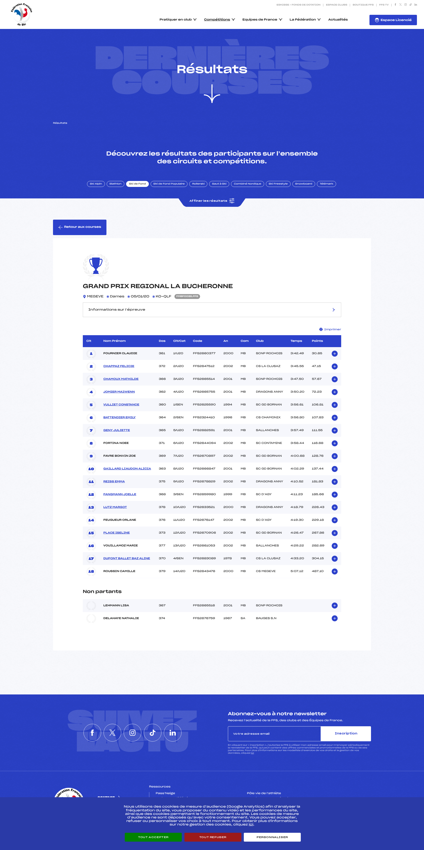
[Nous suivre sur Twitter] (400, 5)
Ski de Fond (137, 184)
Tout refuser (212, 837)
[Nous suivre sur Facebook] (395, 5)
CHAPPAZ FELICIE (118, 366)
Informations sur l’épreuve (116, 309)
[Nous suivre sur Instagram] (405, 5)
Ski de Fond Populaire (169, 184)
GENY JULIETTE (116, 430)
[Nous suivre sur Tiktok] (410, 5)
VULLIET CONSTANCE (121, 404)
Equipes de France (259, 19)
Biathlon (115, 184)
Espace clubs (336, 5)
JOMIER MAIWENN (119, 392)
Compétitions (217, 19)
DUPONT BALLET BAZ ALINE (126, 558)
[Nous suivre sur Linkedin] (416, 5)
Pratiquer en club (176, 19)
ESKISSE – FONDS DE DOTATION (298, 5)
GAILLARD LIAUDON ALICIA (127, 469)
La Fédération (303, 19)
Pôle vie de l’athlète (264, 793)
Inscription (346, 733)
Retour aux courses (82, 227)
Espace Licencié (396, 20)
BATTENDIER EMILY (119, 417)
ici (252, 753)
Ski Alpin (96, 184)
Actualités (338, 19)
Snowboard (303, 184)
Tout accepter (153, 837)
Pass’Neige (165, 793)
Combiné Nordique (247, 184)
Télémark (326, 184)
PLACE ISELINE (116, 533)
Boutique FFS (363, 5)
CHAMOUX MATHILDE (120, 379)
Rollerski (198, 184)
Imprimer (332, 329)
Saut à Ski (219, 184)
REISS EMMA (114, 481)
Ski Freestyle (278, 184)
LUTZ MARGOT (115, 507)
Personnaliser (272, 837)
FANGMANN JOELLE (119, 494)
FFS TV (384, 5)
